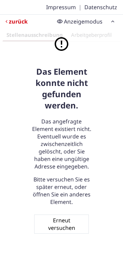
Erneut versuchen (61, 224)
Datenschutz (100, 7)
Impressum (61, 7)
